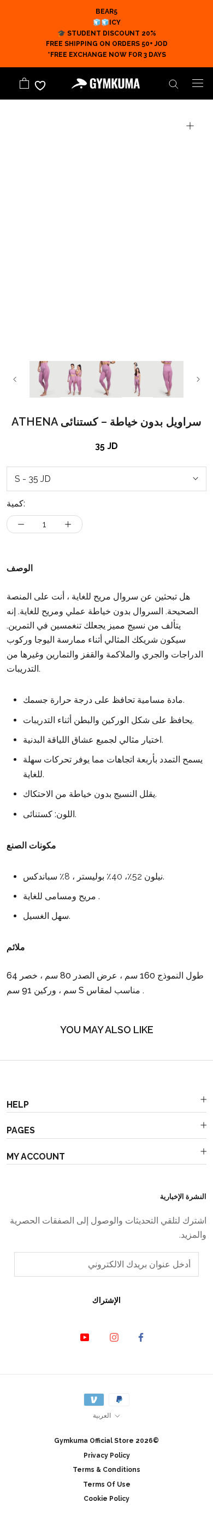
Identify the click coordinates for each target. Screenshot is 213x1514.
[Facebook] (134, 1337)
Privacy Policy (107, 1455)
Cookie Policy (106, 1499)
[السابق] (14, 379)
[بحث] (174, 83)
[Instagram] (106, 1337)
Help (18, 1104)
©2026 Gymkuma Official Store (106, 1441)
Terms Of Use (107, 1484)
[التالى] (198, 379)
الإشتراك (106, 1300)
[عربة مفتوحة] (24, 83)
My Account (36, 1156)
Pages (21, 1130)
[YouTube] (76, 1337)
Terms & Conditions (106, 1470)
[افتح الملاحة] (197, 83)
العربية (102, 1415)
